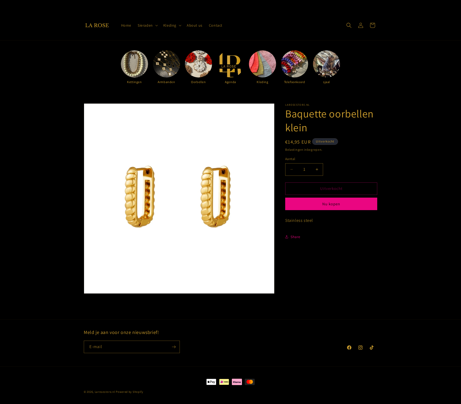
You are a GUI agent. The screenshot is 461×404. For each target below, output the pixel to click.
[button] (147, 25)
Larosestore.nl (105, 392)
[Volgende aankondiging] (287, 5)
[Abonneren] (174, 347)
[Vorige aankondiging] (174, 5)
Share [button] (295, 236)
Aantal (290, 159)
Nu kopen (331, 203)
